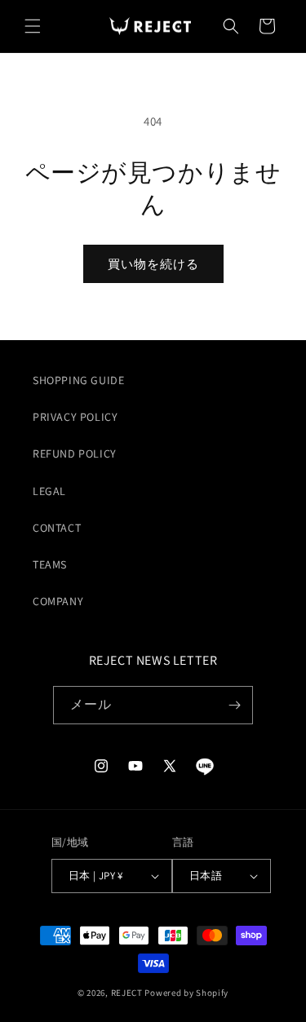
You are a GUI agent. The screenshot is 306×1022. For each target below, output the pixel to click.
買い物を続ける (153, 264)
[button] (33, 26)
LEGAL (49, 491)
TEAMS (50, 564)
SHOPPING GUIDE (78, 380)
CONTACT (57, 527)
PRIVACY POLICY (75, 416)
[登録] (234, 705)
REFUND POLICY (75, 453)
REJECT (127, 992)
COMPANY (58, 601)
